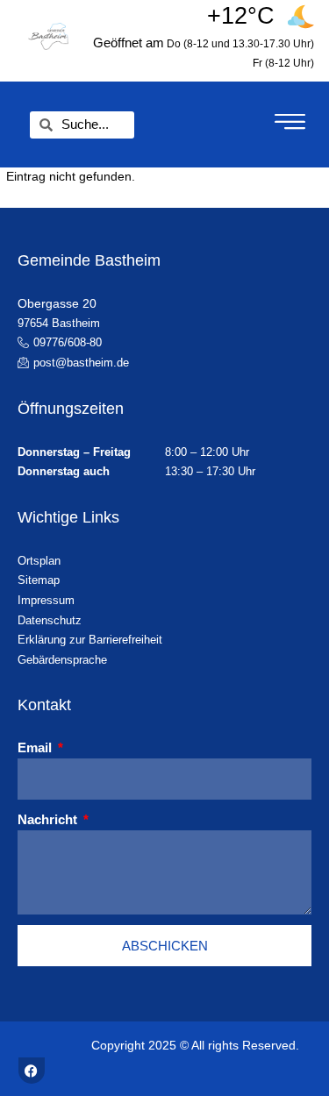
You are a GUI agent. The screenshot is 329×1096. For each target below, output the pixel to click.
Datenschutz (50, 620)
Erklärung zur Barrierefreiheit (90, 639)
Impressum (46, 600)
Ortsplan (39, 560)
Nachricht (49, 819)
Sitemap (39, 580)
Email (36, 747)
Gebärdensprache (62, 659)
